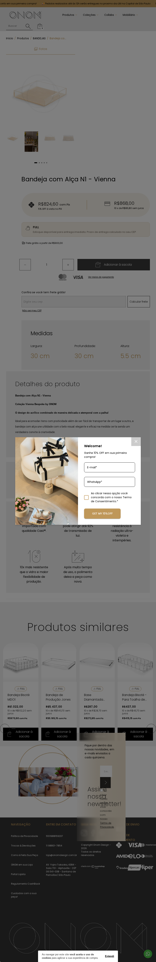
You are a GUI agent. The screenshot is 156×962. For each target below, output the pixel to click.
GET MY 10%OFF (102, 513)
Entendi (109, 956)
